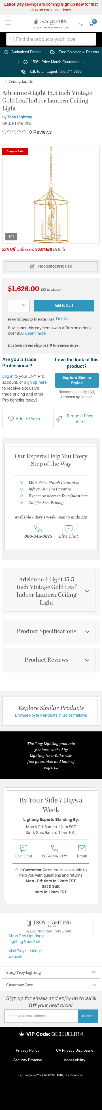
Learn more (35, 334)
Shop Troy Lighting (23, 972)
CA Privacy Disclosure (74, 1051)
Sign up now (72, 5)
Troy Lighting (20, 117)
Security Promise (27, 1060)
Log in (7, 376)
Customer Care (19, 985)
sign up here (35, 382)
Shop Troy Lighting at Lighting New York (27, 939)
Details (59, 249)
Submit (88, 1016)
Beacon (86, 397)
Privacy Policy (27, 1051)
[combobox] (51, 39)
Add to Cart (64, 305)
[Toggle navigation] (8, 23)
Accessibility (74, 1060)
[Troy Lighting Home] (51, 23)
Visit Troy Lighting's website (25, 954)
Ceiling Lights (20, 81)
